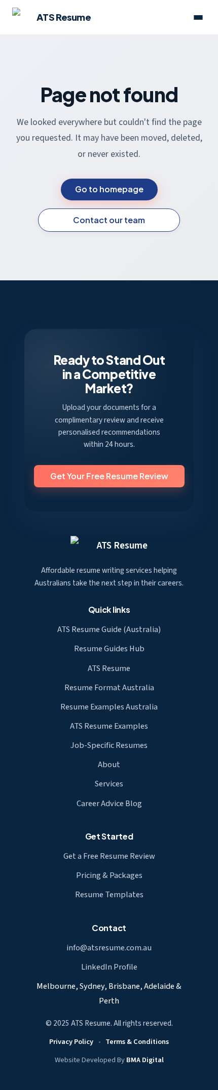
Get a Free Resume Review (109, 856)
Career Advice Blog (109, 804)
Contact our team (109, 220)
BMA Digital (145, 1060)
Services (109, 784)
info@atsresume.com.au (109, 948)
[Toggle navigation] (198, 17)
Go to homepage (109, 189)
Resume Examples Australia (109, 707)
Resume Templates (109, 895)
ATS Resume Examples (109, 726)
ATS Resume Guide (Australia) (109, 629)
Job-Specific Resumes (109, 745)
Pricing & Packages (109, 875)
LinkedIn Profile (109, 967)
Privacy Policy (71, 1041)
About (109, 765)
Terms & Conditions (137, 1041)
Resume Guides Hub (109, 649)
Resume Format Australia (109, 688)
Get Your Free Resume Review (109, 476)
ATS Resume (122, 545)
